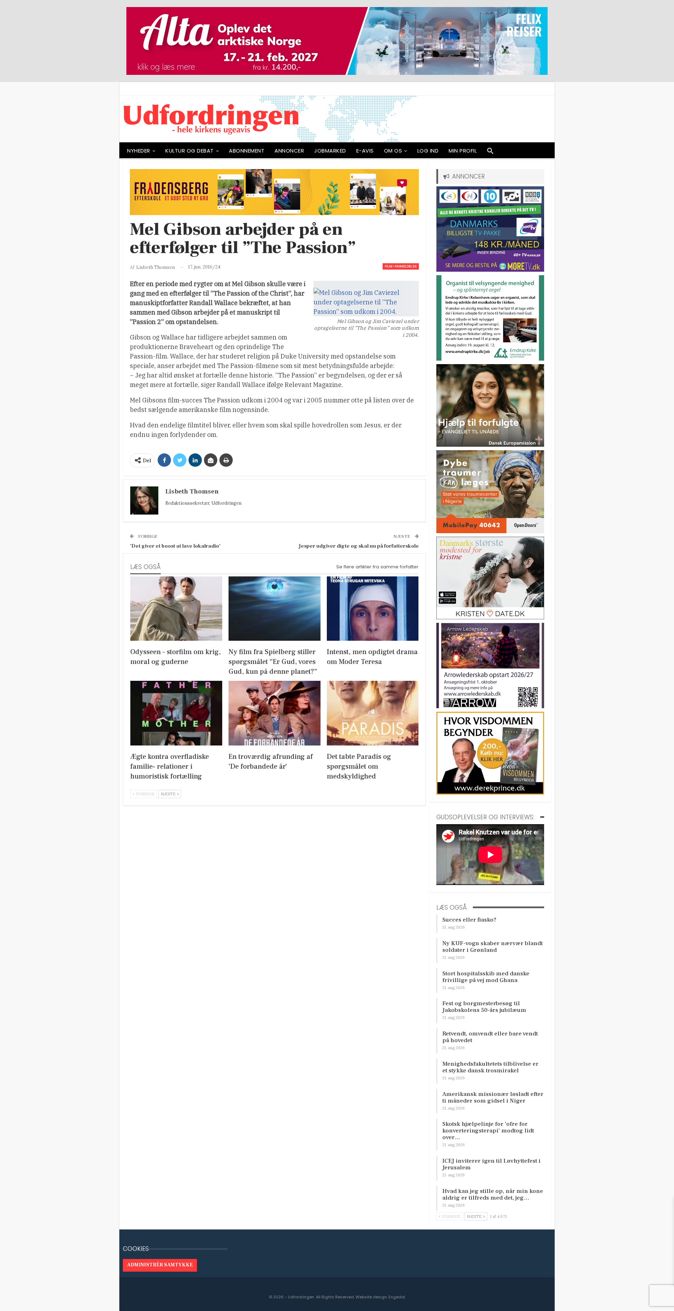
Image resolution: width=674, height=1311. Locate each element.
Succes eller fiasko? (469, 920)
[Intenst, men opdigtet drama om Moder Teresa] (373, 608)
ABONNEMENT (246, 150)
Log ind (428, 150)
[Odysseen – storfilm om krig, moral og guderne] (176, 608)
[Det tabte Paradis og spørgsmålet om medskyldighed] (373, 713)
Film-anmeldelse (401, 266)
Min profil (463, 150)
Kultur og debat (189, 150)
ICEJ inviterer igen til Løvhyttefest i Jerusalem (491, 1164)
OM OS (393, 150)
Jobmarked (330, 150)
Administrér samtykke (160, 1265)
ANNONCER (289, 150)
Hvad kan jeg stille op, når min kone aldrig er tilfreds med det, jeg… (492, 1194)
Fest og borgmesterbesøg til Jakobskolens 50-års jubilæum (484, 1007)
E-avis (365, 150)
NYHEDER (138, 150)
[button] (490, 152)
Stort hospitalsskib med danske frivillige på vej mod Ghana (485, 977)
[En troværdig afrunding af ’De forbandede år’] (275, 713)
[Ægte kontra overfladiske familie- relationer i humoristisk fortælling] (176, 713)
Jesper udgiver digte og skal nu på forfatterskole (359, 546)
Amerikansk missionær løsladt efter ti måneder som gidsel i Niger (492, 1097)
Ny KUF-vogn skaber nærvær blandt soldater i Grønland (492, 946)
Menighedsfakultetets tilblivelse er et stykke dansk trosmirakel (490, 1067)
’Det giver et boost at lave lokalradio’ (175, 546)
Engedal (397, 1297)
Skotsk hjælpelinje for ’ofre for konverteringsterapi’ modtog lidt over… (488, 1130)
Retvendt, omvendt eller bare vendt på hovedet (490, 1037)
